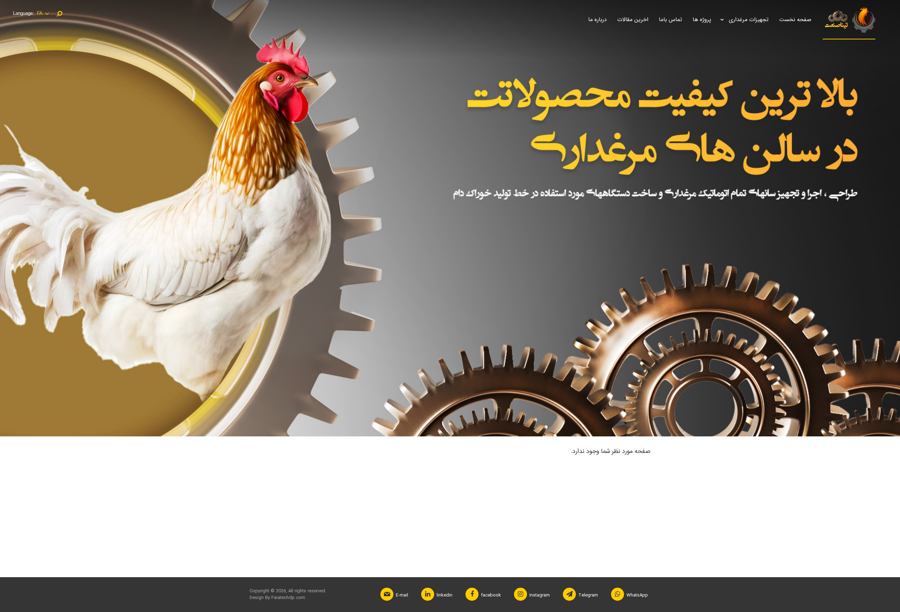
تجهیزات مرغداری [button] (749, 19)
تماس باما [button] (670, 19)
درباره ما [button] (597, 19)
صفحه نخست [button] (795, 19)
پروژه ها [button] (702, 19)
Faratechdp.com (287, 597)
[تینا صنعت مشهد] (849, 20)
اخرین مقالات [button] (632, 19)
